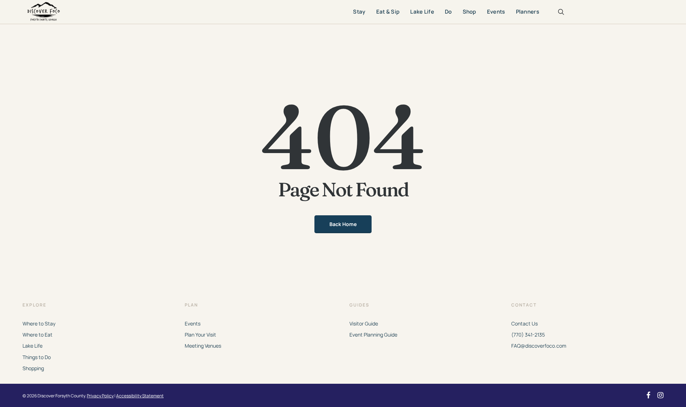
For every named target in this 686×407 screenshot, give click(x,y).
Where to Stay (39, 323)
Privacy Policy (100, 396)
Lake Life (33, 345)
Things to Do (37, 357)
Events (192, 323)
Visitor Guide (363, 323)
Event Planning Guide (373, 334)
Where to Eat (38, 334)
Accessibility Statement (140, 396)
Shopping (33, 368)
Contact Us (524, 323)
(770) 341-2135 (528, 334)
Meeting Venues (203, 345)
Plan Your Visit (200, 334)
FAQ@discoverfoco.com (538, 345)
